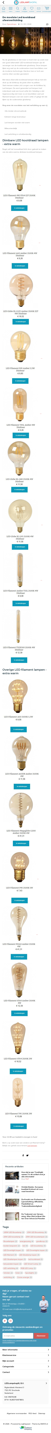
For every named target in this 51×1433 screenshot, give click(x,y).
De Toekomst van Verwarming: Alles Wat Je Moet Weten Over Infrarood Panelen (33, 1216)
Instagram (10, 1321)
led (25, 1246)
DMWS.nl (44, 1424)
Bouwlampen (10, 1241)
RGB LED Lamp (28, 1268)
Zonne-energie (24, 1277)
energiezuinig (26, 1241)
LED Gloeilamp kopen (29, 1255)
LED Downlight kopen (14, 1250)
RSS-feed (32, 1413)
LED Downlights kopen (36, 1250)
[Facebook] (23, 1155)
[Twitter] (27, 1155)
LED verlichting (11, 1268)
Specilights (31, 1273)
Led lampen (32, 1145)
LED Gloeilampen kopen (15, 1259)
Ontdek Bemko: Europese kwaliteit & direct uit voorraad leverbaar (32, 1189)
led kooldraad (35, 1259)
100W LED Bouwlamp (14, 1232)
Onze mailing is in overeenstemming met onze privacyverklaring (19, 1341)
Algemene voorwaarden (17, 1413)
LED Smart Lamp (32, 1264)
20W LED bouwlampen (36, 1237)
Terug (3, 2)
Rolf (27, 1179)
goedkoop (41, 1241)
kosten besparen (12, 1246)
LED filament (10, 1255)
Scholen (8, 1273)
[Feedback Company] (25, 1428)
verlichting (9, 1277)
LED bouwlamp (38, 1246)
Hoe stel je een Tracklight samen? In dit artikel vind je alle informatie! (33, 1174)
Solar (18, 1273)
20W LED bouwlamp (13, 1237)
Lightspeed (25, 1424)
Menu (10, 11)
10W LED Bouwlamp (37, 1232)
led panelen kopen (12, 1264)
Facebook (4, 1321)
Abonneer (41, 1336)
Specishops (11, 24)
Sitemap (41, 1413)
